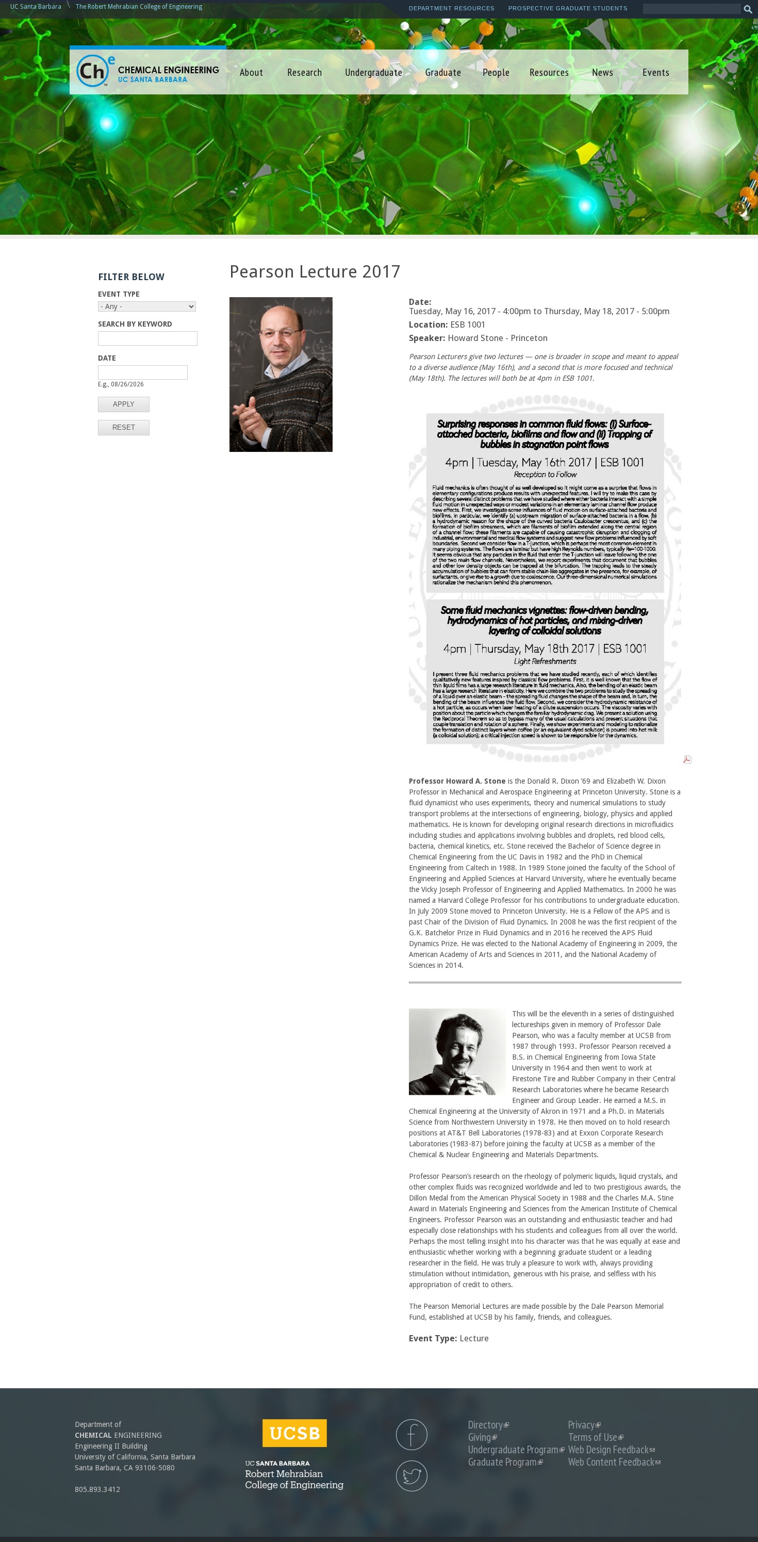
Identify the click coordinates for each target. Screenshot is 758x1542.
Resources (549, 72)
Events (656, 72)
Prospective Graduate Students (568, 8)
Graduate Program (505, 1462)
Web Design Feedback (611, 1449)
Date (107, 358)
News (603, 72)
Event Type (119, 294)
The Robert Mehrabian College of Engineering (138, 6)
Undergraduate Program (516, 1449)
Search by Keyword (135, 324)
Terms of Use (595, 1437)
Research (304, 72)
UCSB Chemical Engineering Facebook (411, 1434)
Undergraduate (374, 72)
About (251, 72)
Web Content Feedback (614, 1462)
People (496, 72)
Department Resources (452, 8)
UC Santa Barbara (35, 6)
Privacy (584, 1425)
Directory (488, 1425)
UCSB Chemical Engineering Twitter (411, 1475)
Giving (482, 1437)
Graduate (443, 72)
